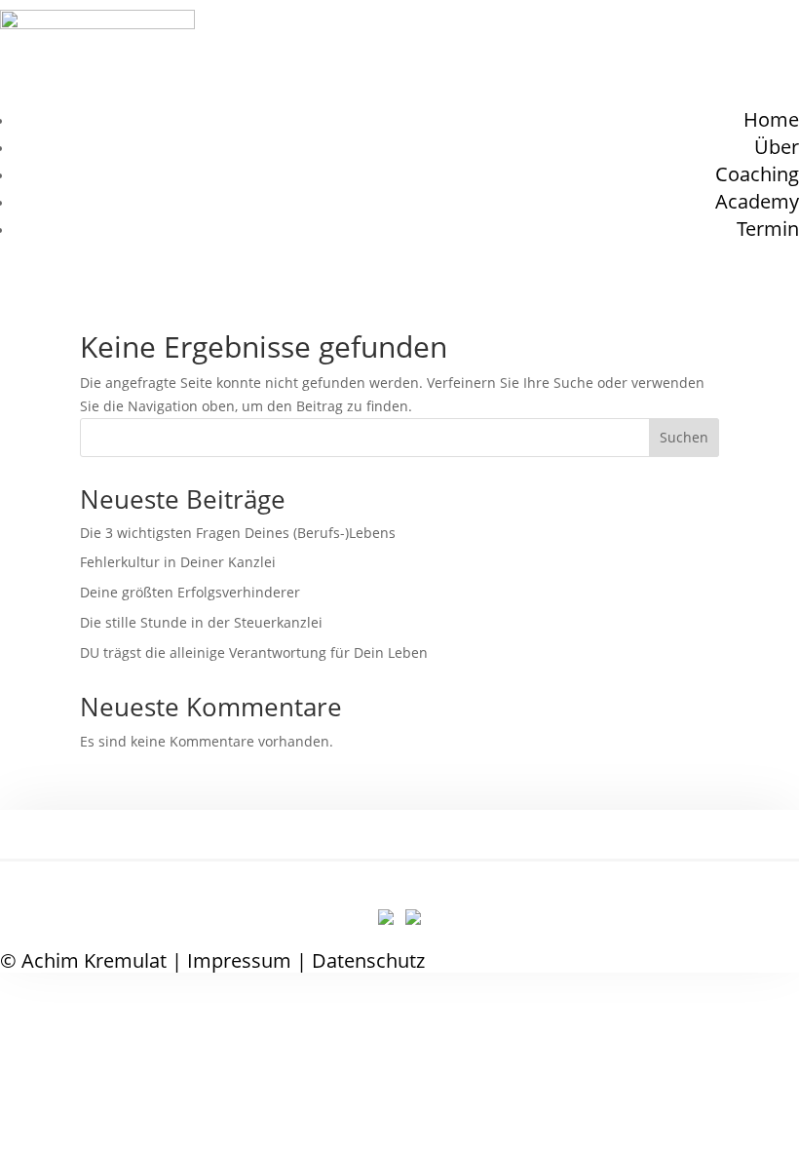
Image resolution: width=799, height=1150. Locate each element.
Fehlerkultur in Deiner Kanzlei (178, 562)
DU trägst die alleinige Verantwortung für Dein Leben (254, 652)
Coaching (757, 174)
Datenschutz (368, 960)
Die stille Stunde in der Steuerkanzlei (201, 622)
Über (776, 147)
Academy (757, 201)
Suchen (684, 437)
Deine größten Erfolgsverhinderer (190, 592)
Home (771, 119)
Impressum (239, 960)
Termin (768, 228)
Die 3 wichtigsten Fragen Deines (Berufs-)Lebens (238, 532)
